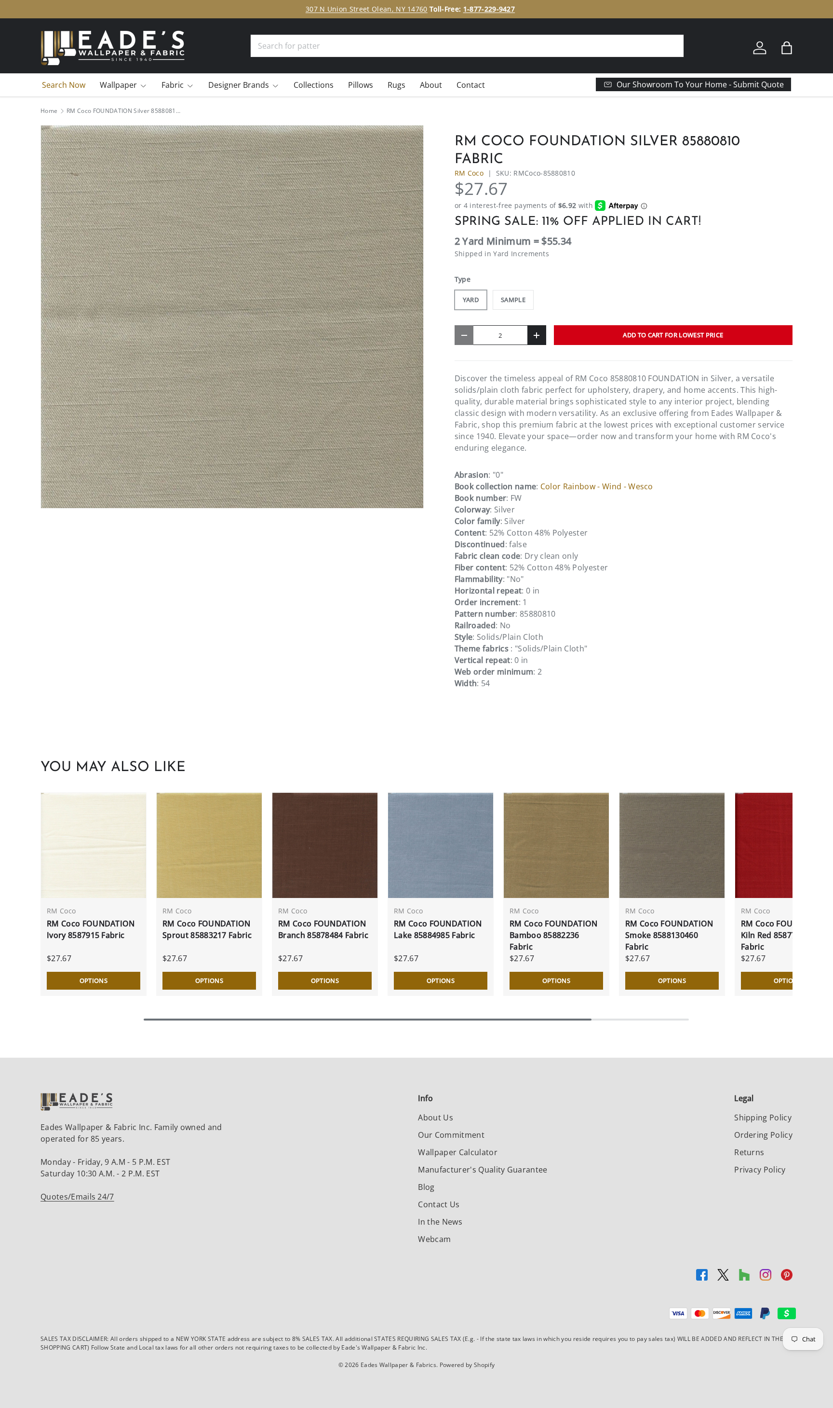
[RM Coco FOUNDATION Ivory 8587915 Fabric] (93, 845)
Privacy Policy (759, 1169)
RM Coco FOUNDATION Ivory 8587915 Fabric (91, 929)
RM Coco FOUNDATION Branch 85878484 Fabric (323, 929)
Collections (314, 85)
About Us (435, 1117)
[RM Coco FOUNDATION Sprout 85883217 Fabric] (209, 845)
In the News (440, 1221)
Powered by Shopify (467, 1365)
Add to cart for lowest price (673, 335)
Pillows (360, 85)
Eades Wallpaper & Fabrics (398, 1365)
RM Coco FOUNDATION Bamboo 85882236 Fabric (554, 935)
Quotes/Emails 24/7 (77, 1196)
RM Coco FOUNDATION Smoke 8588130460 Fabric (669, 935)
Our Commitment (451, 1135)
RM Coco (469, 173)
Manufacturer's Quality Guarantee (482, 1169)
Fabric (172, 85)
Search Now (63, 85)
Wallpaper (118, 85)
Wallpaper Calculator (457, 1152)
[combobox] (467, 46)
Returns (749, 1152)
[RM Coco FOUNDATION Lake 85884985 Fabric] (440, 845)
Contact (471, 85)
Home (48, 111)
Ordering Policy (763, 1135)
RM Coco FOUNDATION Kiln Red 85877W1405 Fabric (785, 935)
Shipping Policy (763, 1117)
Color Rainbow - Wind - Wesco (596, 486)
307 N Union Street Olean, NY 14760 (367, 9)
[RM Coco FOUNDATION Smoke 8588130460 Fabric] (672, 845)
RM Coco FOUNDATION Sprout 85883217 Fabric (207, 929)
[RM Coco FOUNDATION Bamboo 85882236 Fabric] (556, 845)
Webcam (434, 1239)
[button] (786, 47)
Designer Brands (238, 85)
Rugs (396, 85)
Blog (426, 1187)
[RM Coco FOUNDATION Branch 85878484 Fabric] (324, 845)
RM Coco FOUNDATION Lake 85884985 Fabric (438, 929)
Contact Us (438, 1204)
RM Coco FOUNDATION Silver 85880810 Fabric (124, 111)
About (431, 85)
